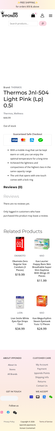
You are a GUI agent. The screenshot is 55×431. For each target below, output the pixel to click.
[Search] (43, 23)
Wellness (18, 113)
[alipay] (44, 397)
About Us (12, 364)
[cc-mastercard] (37, 397)
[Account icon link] (42, 16)
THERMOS (16, 87)
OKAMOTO (19, 255)
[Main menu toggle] (50, 15)
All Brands (12, 374)
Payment (42, 368)
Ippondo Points (42, 373)
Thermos (8, 113)
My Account (42, 364)
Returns (42, 381)
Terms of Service (45, 421)
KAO (42, 255)
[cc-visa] (31, 397)
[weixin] (15, 413)
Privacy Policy (9, 421)
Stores (12, 369)
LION (20, 312)
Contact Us (42, 385)
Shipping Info (42, 377)
